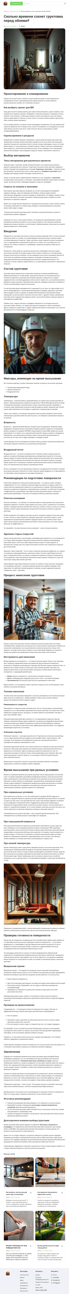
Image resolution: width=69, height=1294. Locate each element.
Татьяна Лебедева (11, 26)
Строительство (14, 11)
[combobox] (44, 3)
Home (6, 11)
